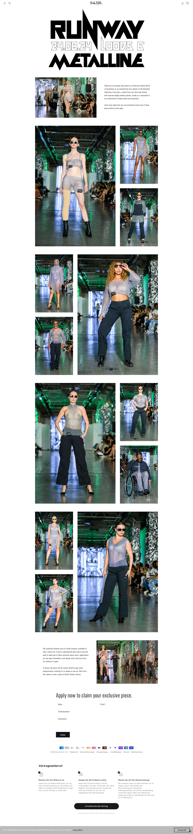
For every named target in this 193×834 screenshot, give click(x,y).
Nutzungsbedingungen (102, 752)
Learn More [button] (78, 830)
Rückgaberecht (74, 752)
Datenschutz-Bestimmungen (87, 752)
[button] (4, 3)
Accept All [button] (182, 830)
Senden (62, 734)
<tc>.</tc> (65, 752)
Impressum (126, 752)
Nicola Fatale (58, 752)
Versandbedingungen (116, 752)
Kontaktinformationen (137, 752)
